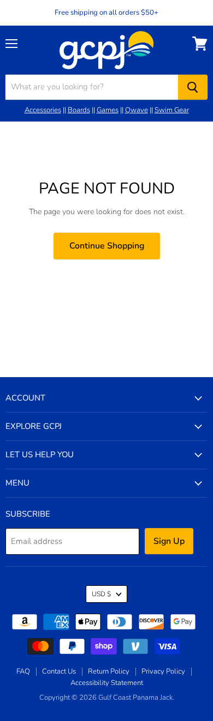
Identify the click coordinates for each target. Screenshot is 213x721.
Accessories (43, 110)
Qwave (136, 110)
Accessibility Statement (106, 683)
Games (108, 110)
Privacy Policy (163, 671)
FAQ (23, 671)
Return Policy (108, 671)
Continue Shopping (106, 246)
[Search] (193, 87)
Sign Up (169, 541)
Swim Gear (172, 110)
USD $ (101, 594)
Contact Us (59, 671)
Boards (79, 110)
